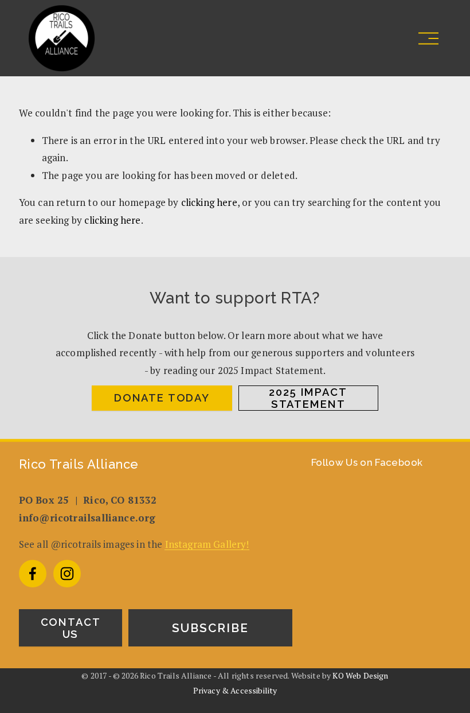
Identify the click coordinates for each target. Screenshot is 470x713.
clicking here (209, 202)
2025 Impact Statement (308, 398)
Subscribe (210, 628)
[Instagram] (67, 573)
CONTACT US (71, 628)
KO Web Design (360, 675)
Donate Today (162, 398)
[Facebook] (32, 573)
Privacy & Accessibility (235, 690)
